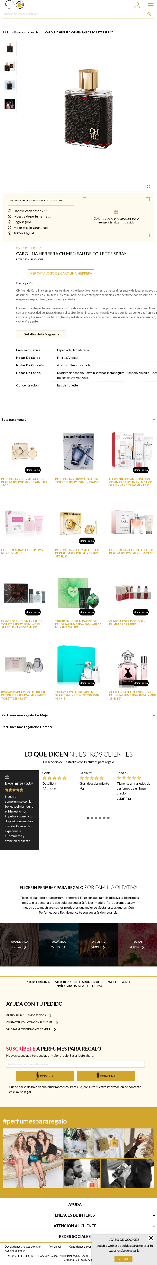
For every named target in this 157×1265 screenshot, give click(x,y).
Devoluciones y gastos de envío (22, 1246)
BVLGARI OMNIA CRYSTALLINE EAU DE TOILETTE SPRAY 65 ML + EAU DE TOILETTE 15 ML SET (23, 695)
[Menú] (149, 5)
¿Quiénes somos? (15, 1250)
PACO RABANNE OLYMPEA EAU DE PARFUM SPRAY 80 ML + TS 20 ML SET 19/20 (24, 482)
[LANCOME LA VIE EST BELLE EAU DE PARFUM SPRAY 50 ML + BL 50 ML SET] (132, 522)
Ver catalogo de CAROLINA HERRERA (61, 273)
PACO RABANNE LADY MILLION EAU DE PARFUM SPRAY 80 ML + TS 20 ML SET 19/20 (77, 553)
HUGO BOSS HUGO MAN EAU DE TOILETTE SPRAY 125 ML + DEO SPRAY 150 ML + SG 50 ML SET (21, 624)
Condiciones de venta (81, 1246)
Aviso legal (55, 1246)
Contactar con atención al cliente (29, 1022)
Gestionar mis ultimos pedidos (26, 1015)
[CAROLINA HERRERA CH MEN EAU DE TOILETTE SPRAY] (149, 186)
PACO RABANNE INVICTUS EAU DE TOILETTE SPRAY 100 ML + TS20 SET (77, 481)
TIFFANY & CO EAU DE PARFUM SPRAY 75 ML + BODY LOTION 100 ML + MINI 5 (78, 695)
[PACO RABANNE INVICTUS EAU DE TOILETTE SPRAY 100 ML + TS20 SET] (78, 451)
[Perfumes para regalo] (14, 5)
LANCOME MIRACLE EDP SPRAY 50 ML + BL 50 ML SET (22, 552)
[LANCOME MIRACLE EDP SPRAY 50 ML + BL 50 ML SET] (24, 522)
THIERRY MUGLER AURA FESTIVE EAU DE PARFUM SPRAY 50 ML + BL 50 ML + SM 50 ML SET (78, 624)
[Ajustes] (137, 5)
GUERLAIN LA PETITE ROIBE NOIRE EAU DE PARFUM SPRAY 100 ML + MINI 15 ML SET (132, 695)
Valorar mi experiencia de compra (28, 1029)
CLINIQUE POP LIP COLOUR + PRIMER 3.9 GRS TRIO (127, 623)
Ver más (16, 947)
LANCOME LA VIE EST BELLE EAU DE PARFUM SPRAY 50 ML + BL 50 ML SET (132, 552)
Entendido (123, 1258)
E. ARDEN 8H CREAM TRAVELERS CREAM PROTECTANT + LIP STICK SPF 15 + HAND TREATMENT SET (130, 482)
